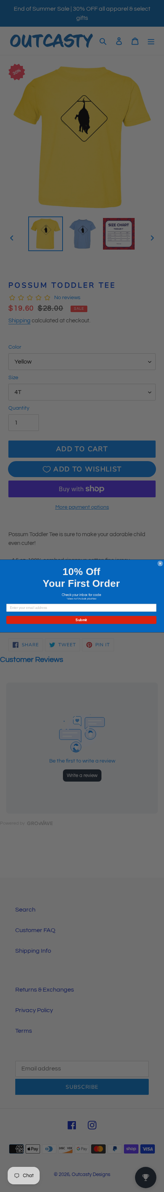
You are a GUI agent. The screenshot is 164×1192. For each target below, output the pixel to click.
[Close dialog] (160, 563)
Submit (81, 620)
